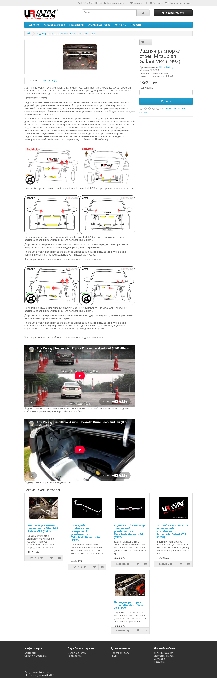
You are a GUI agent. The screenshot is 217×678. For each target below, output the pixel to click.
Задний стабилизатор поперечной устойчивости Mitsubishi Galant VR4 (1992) (129, 531)
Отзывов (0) (50, 80)
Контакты (120, 24)
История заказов (164, 655)
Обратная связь (77, 652)
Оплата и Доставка (99, 24)
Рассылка (159, 661)
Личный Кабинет (164, 652)
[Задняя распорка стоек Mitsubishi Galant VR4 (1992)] (79, 56)
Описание (32, 80)
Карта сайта (75, 655)
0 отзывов (166, 108)
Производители (120, 652)
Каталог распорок (54, 24)
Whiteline (34, 24)
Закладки (159, 658)
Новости (136, 24)
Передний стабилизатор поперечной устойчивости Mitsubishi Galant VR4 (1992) (85, 533)
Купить (166, 101)
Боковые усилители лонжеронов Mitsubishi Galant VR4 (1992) (43, 528)
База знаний (76, 24)
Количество (146, 87)
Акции (114, 655)
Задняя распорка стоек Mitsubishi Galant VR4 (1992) (66, 33)
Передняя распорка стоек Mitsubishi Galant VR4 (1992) (130, 605)
